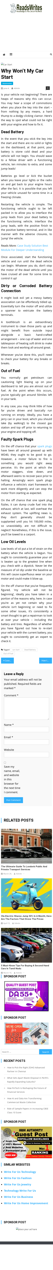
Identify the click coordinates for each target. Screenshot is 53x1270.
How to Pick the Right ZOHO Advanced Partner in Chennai (26, 1069)
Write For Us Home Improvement (26, 1203)
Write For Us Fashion (18, 1178)
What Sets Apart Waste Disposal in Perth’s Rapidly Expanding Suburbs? (27, 1079)
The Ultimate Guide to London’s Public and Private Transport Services (24, 868)
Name (9, 725)
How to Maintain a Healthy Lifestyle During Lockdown (47, 660)
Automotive (7, 83)
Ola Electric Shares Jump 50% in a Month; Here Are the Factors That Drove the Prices (26, 917)
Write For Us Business (18, 1197)
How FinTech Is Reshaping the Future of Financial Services (26, 1090)
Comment (11, 695)
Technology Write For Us (20, 1190)
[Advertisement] (26, 35)
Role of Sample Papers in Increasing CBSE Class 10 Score (27, 1110)
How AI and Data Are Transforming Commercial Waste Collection (24, 1100)
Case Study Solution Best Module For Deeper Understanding (9, 660)
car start (16, 649)
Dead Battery (30, 649)
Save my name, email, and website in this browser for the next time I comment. (12, 779)
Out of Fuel (8, 653)
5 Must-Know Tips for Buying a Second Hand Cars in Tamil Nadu (25, 967)
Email (8, 737)
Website (9, 750)
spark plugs (44, 446)
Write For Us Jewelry (17, 1184)
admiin (17, 88)
